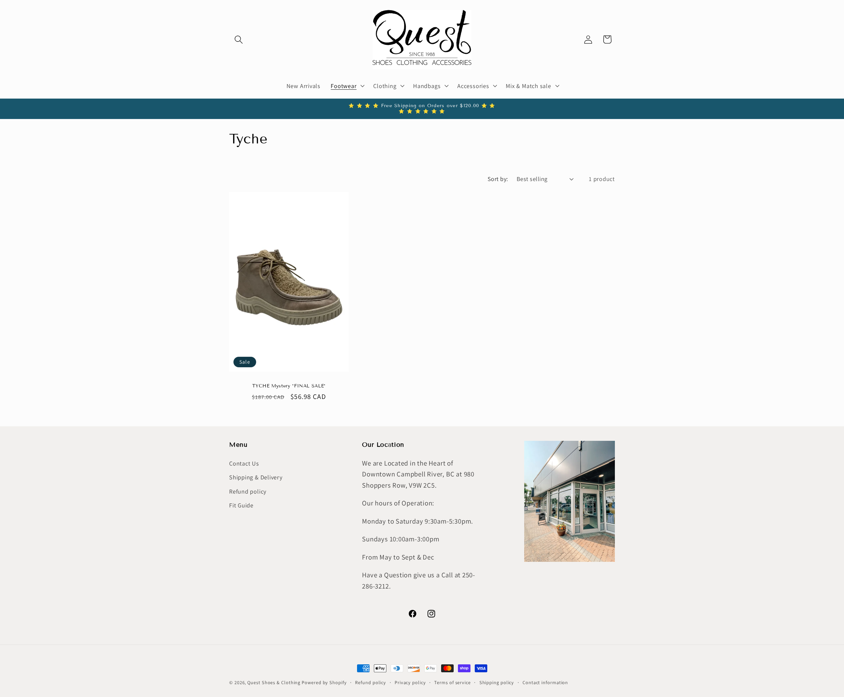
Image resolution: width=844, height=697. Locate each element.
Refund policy (247, 491)
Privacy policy (410, 682)
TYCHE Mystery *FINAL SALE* (288, 386)
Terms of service (452, 682)
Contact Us (244, 463)
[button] (238, 39)
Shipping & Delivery (256, 477)
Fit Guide (241, 505)
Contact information (545, 682)
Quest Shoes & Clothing (273, 682)
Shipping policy (496, 682)
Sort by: (498, 179)
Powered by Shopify (324, 682)
